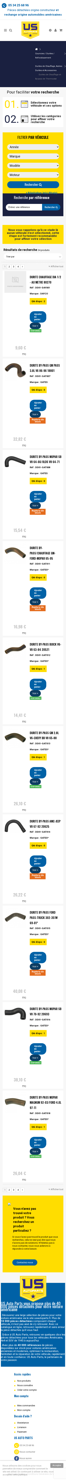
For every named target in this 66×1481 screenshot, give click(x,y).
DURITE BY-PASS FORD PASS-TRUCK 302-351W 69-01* (44, 917)
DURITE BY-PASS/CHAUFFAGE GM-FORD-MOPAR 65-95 (42, 553)
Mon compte (23, 1410)
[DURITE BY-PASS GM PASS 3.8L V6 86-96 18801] (15, 370)
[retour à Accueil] (36, 49)
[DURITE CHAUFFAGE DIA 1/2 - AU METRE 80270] (15, 282)
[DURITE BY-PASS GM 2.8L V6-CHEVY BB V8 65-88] (15, 738)
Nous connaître (25, 1385)
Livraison (21, 1427)
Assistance (23, 1422)
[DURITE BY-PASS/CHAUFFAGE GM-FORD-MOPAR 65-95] (15, 553)
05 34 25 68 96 (26, 1445)
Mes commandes (26, 1405)
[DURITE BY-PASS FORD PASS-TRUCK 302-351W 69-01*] (15, 917)
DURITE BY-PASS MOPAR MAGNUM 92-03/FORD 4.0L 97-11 (45, 1102)
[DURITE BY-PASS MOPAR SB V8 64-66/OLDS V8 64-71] (15, 462)
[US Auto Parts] (30, 30)
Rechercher (32, 184)
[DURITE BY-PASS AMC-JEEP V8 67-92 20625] (15, 826)
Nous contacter (27, 1451)
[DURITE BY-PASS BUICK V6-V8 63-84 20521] (15, 649)
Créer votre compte (27, 1390)
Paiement (22, 1432)
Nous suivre (25, 1458)
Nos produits (24, 1380)
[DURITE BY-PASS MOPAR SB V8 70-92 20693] (15, 1014)
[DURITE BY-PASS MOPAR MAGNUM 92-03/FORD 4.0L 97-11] (15, 1102)
